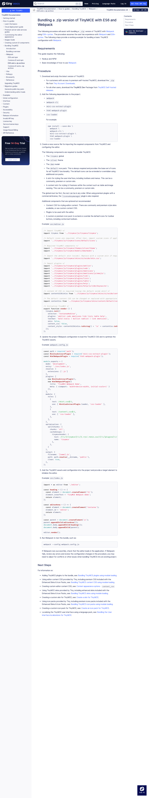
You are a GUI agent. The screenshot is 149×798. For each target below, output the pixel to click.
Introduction (11, 49)
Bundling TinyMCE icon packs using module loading (92, 604)
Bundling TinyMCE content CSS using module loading (92, 582)
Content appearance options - (95, 586)
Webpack (110, 31)
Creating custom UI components (17, 43)
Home (86, 4)
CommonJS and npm (15, 60)
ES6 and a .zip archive (16, 63)
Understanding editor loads (15, 92)
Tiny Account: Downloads (64, 83)
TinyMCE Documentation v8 (117, 10)
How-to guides (8, 21)
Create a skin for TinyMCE (87, 597)
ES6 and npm (13, 57)
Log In (123, 4)
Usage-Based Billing (10, 130)
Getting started (9, 18)
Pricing (95, 4)
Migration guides (11, 86)
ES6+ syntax (47, 34)
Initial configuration (10, 98)
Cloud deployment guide (14, 27)
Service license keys (11, 124)
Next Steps (129, 25)
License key (7, 121)
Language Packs (108, 4)
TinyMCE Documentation (11, 15)
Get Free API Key (138, 4)
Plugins (5, 107)
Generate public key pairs (14, 89)
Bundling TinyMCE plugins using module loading (97, 575)
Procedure (129, 22)
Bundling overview (13, 51)
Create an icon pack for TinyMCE (95, 608)
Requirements (130, 19)
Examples (6, 95)
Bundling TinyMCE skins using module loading (89, 593)
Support (6, 127)
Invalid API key (8, 118)
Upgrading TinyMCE (12, 83)
